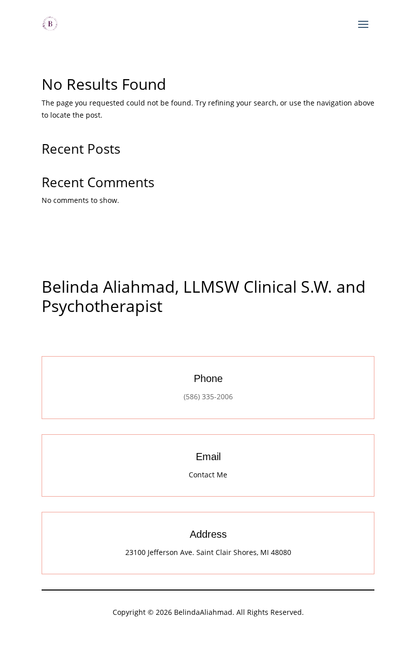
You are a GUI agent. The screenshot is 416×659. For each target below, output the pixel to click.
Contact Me (208, 474)
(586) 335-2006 (208, 396)
